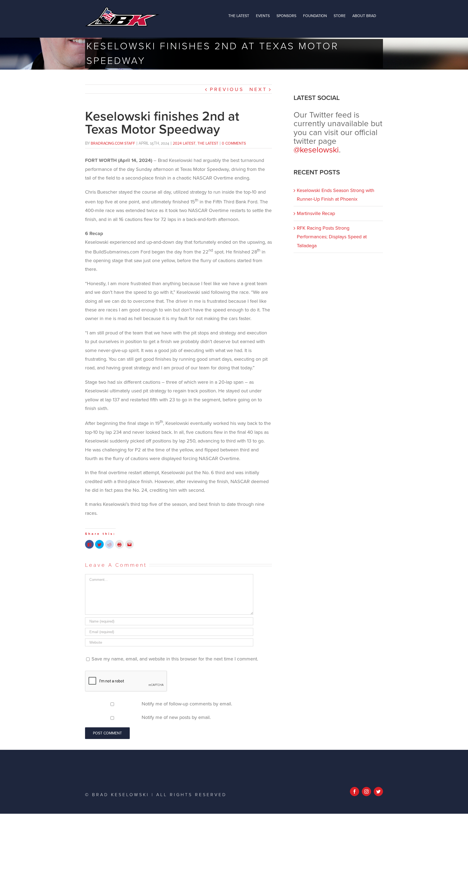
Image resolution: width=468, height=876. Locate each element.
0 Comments (234, 143)
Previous (227, 89)
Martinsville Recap (316, 213)
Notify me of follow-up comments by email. (187, 704)
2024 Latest (184, 143)
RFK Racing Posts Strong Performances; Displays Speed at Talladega (332, 237)
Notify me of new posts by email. (176, 717)
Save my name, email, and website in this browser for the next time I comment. (175, 659)
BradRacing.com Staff (113, 143)
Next (258, 89)
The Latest (207, 143)
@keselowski (316, 150)
